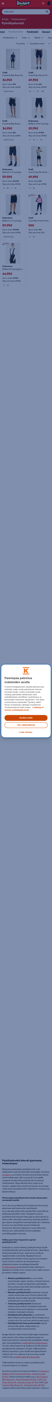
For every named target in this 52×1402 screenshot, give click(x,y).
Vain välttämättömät (26, 725)
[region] (26, 701)
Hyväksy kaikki (26, 718)
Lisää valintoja (25, 732)
